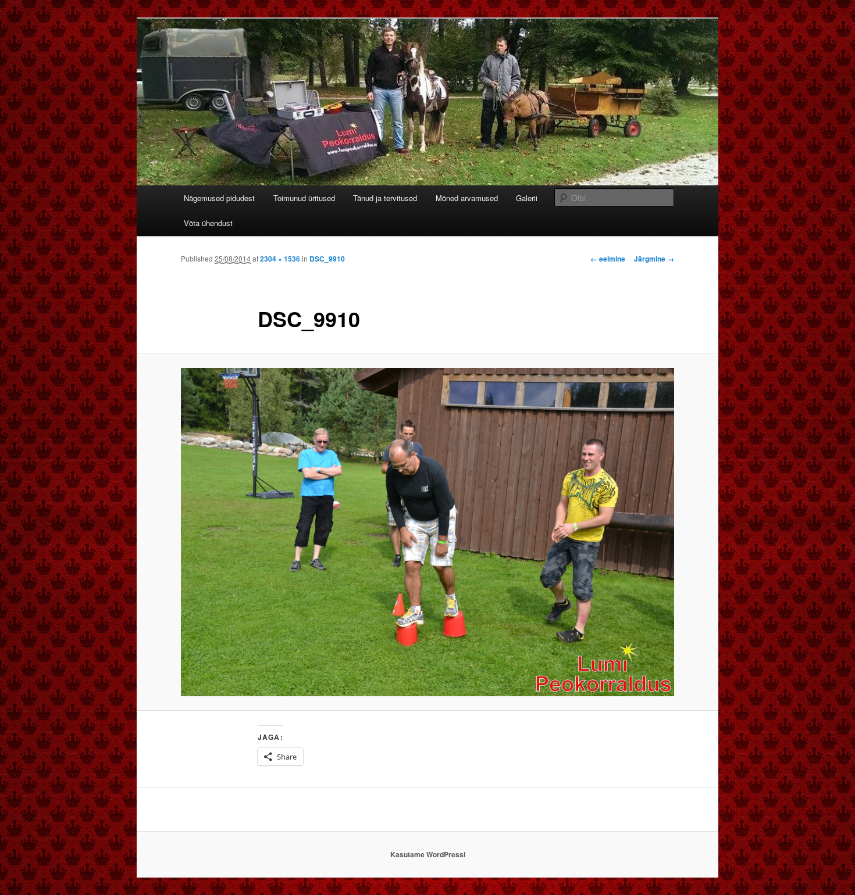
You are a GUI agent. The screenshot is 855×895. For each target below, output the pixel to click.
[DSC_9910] (427, 532)
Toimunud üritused (304, 197)
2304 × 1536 (280, 258)
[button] (427, 532)
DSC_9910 (327, 258)
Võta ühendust (208, 222)
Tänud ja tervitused (385, 197)
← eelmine (607, 258)
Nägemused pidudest (219, 197)
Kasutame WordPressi (427, 854)
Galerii (526, 197)
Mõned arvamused (467, 197)
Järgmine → (654, 258)
